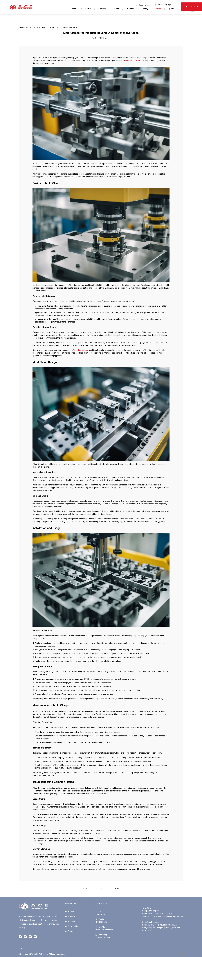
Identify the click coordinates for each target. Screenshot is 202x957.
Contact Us (73, 926)
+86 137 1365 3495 (164, 5)
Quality (145, 9)
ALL (101, 889)
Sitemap (71, 931)
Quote (171, 9)
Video (116, 9)
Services (102, 9)
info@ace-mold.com (143, 5)
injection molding (133, 60)
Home (75, 9)
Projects (130, 9)
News (158, 9)
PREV (85, 889)
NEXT (117, 889)
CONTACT (193, 6)
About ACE (72, 921)
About (88, 9)
